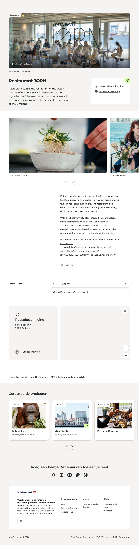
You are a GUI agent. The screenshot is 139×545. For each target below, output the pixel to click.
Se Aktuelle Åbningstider (111, 86)
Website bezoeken (108, 91)
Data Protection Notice (82, 537)
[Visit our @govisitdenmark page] (77, 475)
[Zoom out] (125, 355)
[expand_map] (125, 311)
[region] (95, 333)
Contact (108, 511)
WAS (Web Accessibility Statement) (113, 537)
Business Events (69, 508)
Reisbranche (67, 512)
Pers (63, 504)
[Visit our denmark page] (53, 475)
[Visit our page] (61, 475)
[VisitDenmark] (26, 492)
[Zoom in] (125, 348)
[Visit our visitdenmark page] (69, 475)
